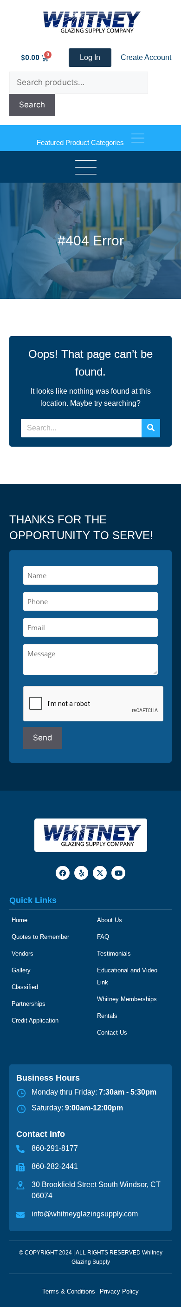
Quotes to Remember (40, 936)
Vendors (22, 953)
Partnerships (28, 1003)
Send (42, 737)
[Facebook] (63, 873)
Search (32, 104)
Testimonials (114, 953)
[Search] (151, 428)
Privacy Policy (119, 1291)
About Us (109, 920)
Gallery (21, 970)
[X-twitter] (100, 873)
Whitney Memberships (127, 999)
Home (19, 920)
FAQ (103, 936)
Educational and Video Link (127, 976)
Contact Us (112, 1032)
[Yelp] (81, 873)
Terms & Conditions (68, 1291)
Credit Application (35, 1020)
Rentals (107, 1015)
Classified (25, 987)
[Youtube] (118, 873)
